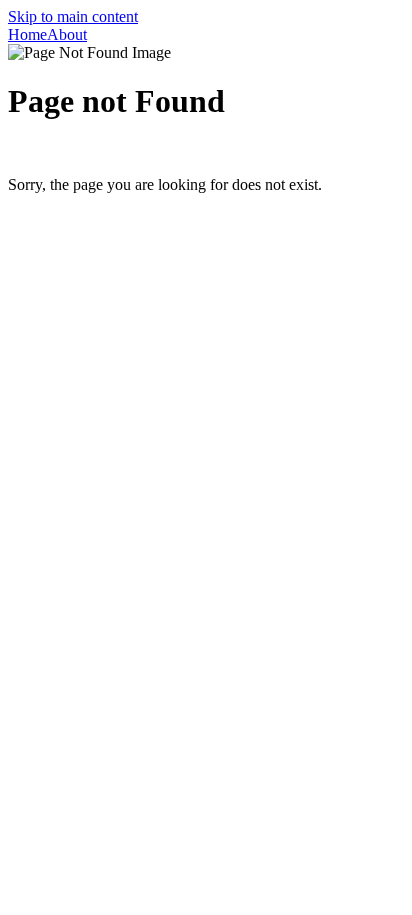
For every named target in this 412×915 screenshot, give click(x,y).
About (67, 34)
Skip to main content (73, 16)
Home (27, 34)
